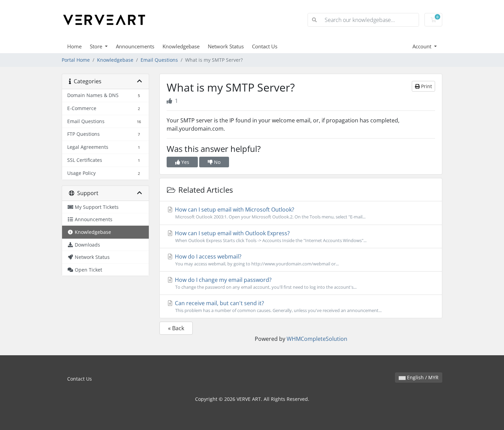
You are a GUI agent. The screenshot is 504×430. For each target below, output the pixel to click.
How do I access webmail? (256, 260)
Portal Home (76, 60)
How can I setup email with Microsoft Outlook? (269, 213)
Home (74, 46)
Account (422, 46)
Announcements (135, 46)
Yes (184, 162)
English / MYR (422, 377)
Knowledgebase (181, 46)
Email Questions (159, 60)
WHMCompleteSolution (317, 339)
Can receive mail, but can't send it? (277, 306)
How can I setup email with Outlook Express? (270, 236)
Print (426, 86)
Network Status (226, 46)
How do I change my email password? (265, 283)
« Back (176, 328)
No (216, 162)
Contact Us (264, 46)
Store (97, 46)
